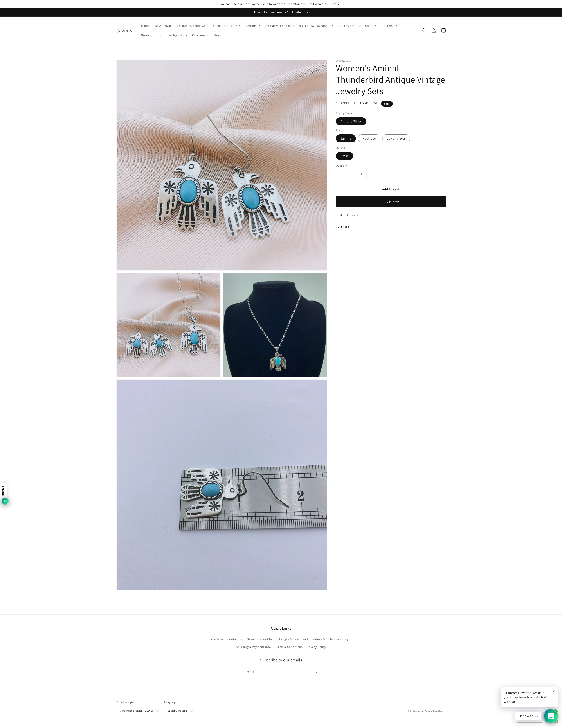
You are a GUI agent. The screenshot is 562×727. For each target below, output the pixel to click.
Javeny (420, 710)
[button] (218, 25)
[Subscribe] (316, 672)
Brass (344, 156)
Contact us (235, 639)
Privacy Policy (316, 647)
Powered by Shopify (435, 710)
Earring (345, 138)
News (250, 639)
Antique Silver (351, 121)
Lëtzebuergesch (177, 710)
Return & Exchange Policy (330, 639)
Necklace (369, 138)
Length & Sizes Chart (293, 639)
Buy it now (390, 202)
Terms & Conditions (289, 647)
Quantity (341, 165)
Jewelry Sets (396, 138)
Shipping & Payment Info (253, 647)
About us (216, 639)
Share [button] (345, 227)
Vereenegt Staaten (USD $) (136, 710)
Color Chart (266, 639)
